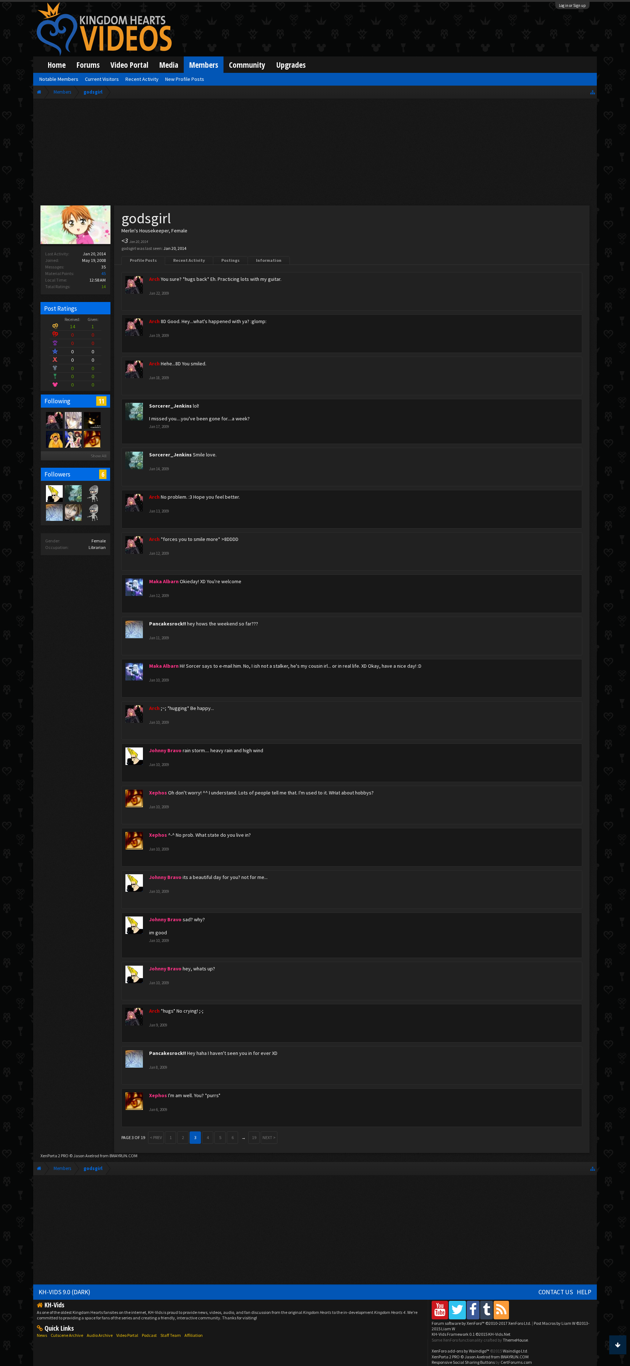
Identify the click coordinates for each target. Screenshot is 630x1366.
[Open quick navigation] (592, 92)
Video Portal (129, 64)
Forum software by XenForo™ (481, 1323)
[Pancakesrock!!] (54, 512)
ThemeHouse (515, 1340)
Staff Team (170, 1335)
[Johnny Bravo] (54, 493)
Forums (88, 64)
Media (168, 64)
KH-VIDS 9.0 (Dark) (64, 1292)
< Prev (156, 1137)
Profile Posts (143, 260)
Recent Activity (189, 260)
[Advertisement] (315, 154)
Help (584, 1292)
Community (247, 64)
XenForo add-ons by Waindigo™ (460, 1351)
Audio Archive (100, 1335)
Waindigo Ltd (515, 1351)
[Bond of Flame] (73, 512)
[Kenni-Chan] (54, 439)
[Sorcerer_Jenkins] (73, 493)
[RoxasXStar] (73, 420)
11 (101, 401)
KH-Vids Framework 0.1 (471, 1334)
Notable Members (58, 79)
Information (268, 260)
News (42, 1335)
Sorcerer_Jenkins (170, 406)
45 (103, 273)
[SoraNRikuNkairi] (92, 420)
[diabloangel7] (92, 493)
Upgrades (291, 64)
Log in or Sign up (572, 5)
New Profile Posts (184, 79)
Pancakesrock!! (167, 623)
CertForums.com (516, 1362)
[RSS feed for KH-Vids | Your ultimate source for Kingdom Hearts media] (501, 1310)
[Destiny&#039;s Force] (73, 439)
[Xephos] (92, 439)
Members (203, 64)
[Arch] (54, 420)
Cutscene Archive (67, 1335)
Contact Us (555, 1292)
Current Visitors (102, 79)
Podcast (149, 1335)
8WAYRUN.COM (123, 1155)
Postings (230, 260)
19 (254, 1137)
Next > (269, 1137)
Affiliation (193, 1335)
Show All (98, 456)
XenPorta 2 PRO (54, 1155)
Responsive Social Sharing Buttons (463, 1362)
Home (57, 64)
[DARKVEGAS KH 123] (92, 512)
